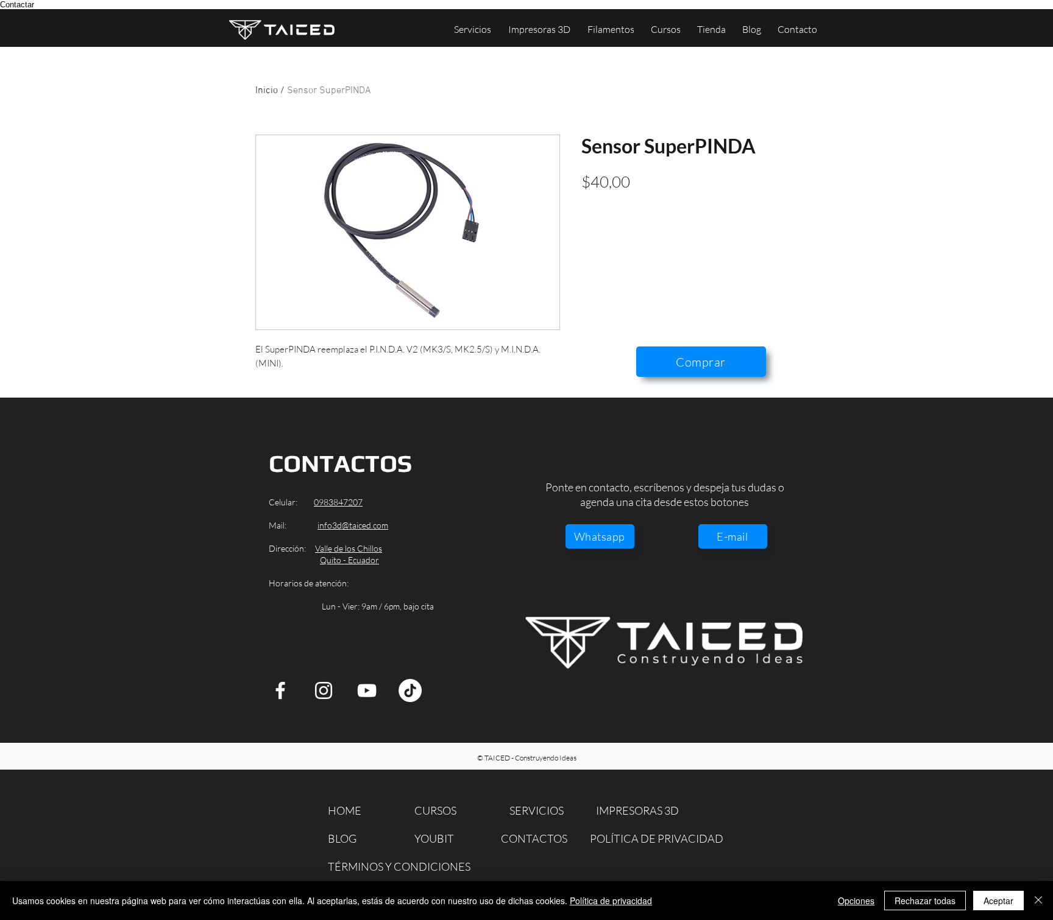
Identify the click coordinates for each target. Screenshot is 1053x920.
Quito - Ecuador (349, 560)
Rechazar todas (925, 900)
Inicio (266, 91)
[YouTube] (366, 690)
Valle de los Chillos (348, 548)
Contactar (17, 4)
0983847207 (338, 502)
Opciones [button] (856, 900)
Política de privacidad (611, 900)
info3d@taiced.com (352, 525)
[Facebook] (280, 690)
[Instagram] (323, 690)
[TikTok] (410, 690)
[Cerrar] (1038, 900)
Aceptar (998, 900)
